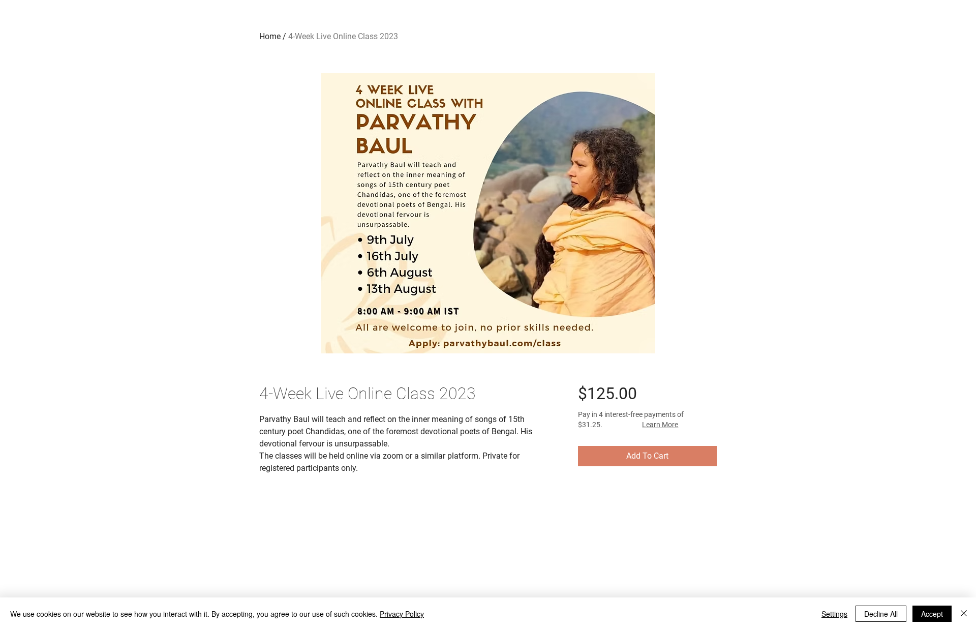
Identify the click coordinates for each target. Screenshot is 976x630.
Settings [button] (834, 614)
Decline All (881, 614)
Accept (932, 614)
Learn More (660, 425)
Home (270, 36)
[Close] (964, 614)
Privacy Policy (402, 614)
